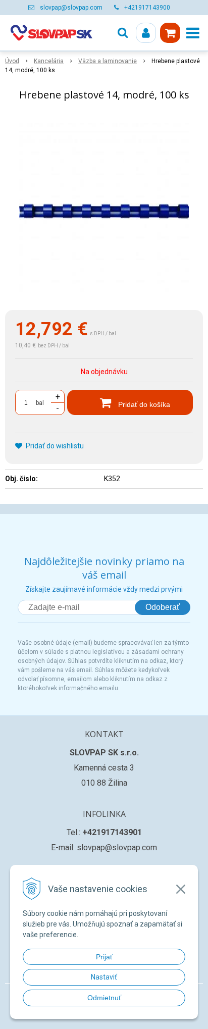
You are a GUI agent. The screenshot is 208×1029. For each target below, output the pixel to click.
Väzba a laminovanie (107, 61)
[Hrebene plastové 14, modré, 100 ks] (104, 207)
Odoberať (162, 607)
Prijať (104, 957)
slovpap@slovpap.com (71, 7)
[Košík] (170, 33)
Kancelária (49, 61)
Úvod (12, 61)
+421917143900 (147, 7)
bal (40, 402)
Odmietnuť (104, 998)
